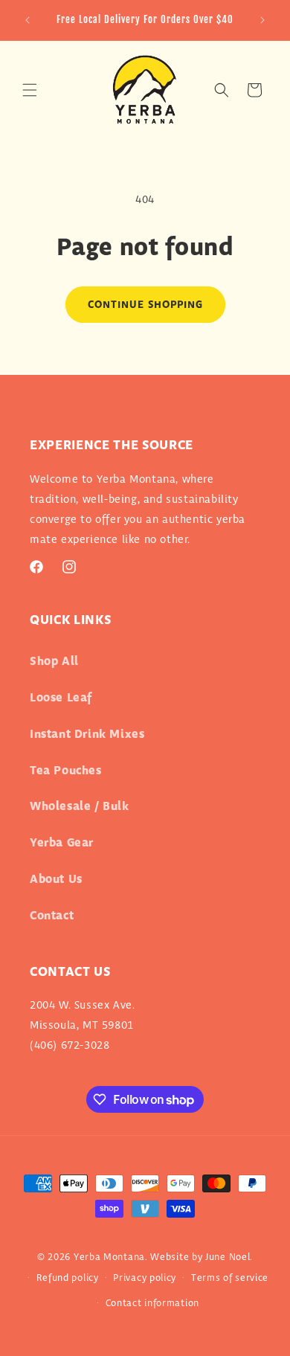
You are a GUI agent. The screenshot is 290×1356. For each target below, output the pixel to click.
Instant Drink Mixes (87, 734)
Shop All (54, 661)
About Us (56, 879)
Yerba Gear (62, 843)
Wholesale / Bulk (79, 806)
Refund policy (67, 1278)
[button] (29, 90)
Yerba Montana (109, 1257)
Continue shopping (145, 305)
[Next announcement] (262, 20)
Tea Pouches (66, 771)
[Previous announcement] (27, 20)
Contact (52, 916)
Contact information (152, 1303)
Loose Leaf (61, 698)
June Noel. (229, 1257)
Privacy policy (144, 1278)
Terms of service (229, 1278)
